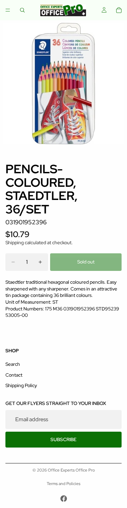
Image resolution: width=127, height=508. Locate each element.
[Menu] (8, 10)
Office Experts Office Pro (71, 470)
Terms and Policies (63, 483)
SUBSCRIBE (63, 440)
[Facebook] (64, 498)
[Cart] (118, 10)
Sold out (85, 262)
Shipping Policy (21, 386)
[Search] (22, 10)
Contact (13, 375)
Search (12, 364)
